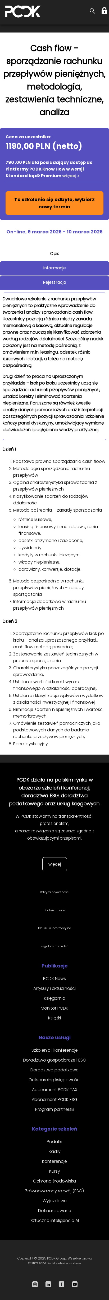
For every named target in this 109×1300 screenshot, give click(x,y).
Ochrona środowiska (54, 1181)
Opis (54, 253)
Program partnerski (54, 1109)
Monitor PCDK (54, 1008)
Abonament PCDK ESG (55, 1099)
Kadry (55, 1151)
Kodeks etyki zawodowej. (65, 1263)
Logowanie (105, 10)
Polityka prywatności (54, 892)
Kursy (54, 1171)
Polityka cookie (54, 910)
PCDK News (54, 978)
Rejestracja (54, 282)
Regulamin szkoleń (55, 946)
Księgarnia (54, 998)
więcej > (71, 176)
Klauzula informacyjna (54, 928)
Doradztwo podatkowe (54, 1070)
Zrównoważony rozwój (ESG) (54, 1191)
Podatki (54, 1142)
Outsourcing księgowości (54, 1080)
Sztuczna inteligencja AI (54, 1220)
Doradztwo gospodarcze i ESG (54, 1060)
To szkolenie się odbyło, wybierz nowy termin (54, 203)
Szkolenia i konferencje (54, 1050)
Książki (54, 1018)
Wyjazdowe (55, 1201)
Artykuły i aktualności (54, 988)
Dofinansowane (54, 1211)
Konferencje (54, 1161)
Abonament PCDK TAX (54, 1090)
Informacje (54, 268)
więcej (54, 864)
